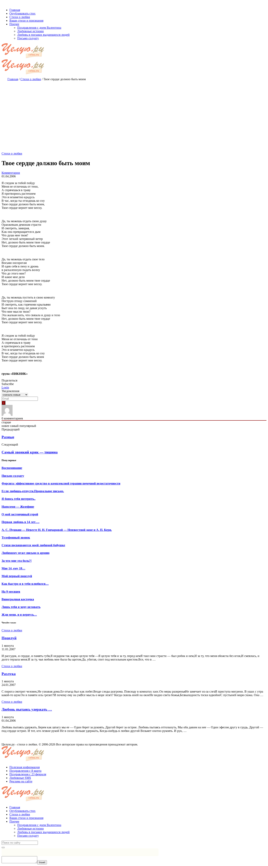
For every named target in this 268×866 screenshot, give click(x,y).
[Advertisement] (134, 112)
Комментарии (11, 172)
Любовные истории (30, 828)
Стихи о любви (12, 153)
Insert (42, 862)
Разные (8, 437)
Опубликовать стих (22, 811)
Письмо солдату (28, 835)
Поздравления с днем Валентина (39, 825)
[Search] (3, 847)
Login (5, 387)
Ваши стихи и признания (26, 818)
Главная (14, 807)
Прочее (14, 821)
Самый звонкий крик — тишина (30, 452)
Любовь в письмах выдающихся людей (43, 832)
